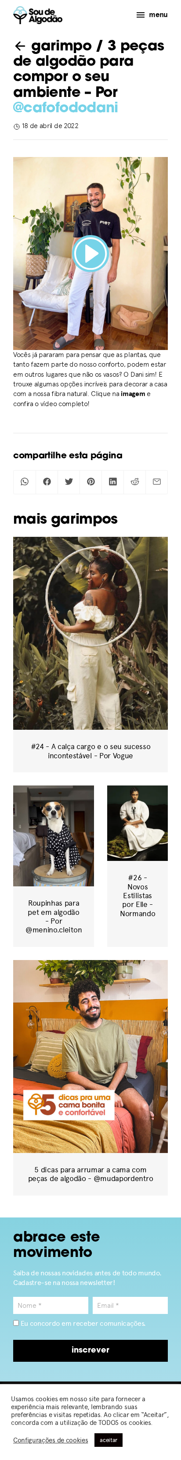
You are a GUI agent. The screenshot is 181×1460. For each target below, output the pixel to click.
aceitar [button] (108, 1440)
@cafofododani (65, 109)
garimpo (59, 47)
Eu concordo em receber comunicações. (82, 1323)
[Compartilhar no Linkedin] (112, 482)
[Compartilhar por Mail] (156, 482)
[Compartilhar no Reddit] (134, 482)
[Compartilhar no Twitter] (69, 482)
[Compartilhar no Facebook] (47, 482)
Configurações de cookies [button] (50, 1440)
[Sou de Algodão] (37, 15)
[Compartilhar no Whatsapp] (25, 482)
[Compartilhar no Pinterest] (90, 482)
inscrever (90, 1351)
